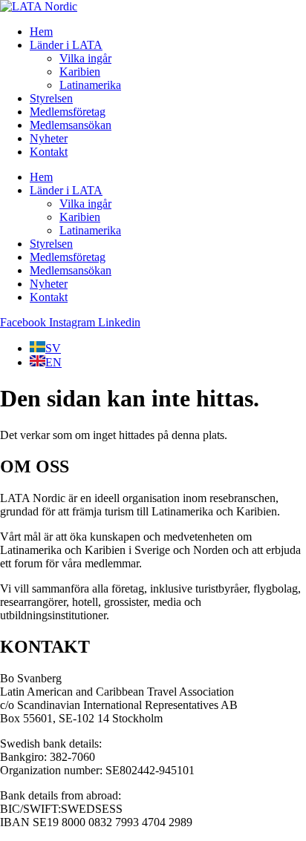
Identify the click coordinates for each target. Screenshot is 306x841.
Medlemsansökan (70, 125)
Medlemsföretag (67, 111)
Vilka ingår (85, 58)
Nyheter (49, 138)
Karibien (79, 71)
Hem (41, 31)
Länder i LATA (66, 45)
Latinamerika (90, 85)
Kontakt (49, 151)
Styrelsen (51, 98)
